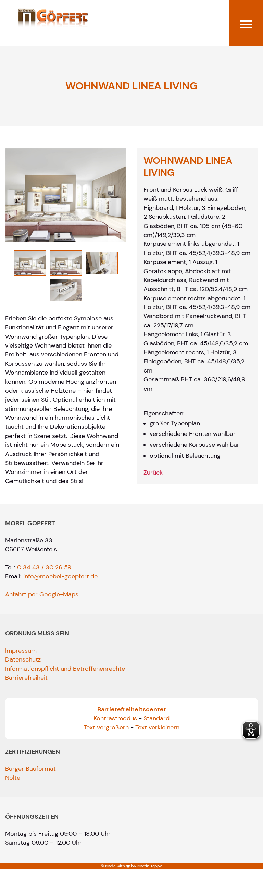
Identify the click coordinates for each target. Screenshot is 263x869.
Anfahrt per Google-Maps (41, 594)
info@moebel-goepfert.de (60, 576)
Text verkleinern (157, 727)
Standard (156, 718)
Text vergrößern (106, 727)
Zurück (153, 472)
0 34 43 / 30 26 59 (44, 567)
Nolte (12, 777)
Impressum (21, 650)
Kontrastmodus (115, 718)
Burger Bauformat (30, 768)
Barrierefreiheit (26, 677)
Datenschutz (23, 659)
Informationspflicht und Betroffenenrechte (65, 668)
